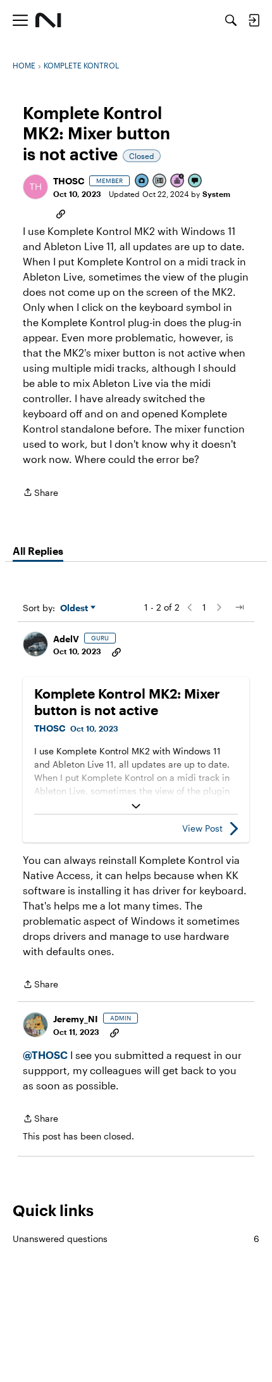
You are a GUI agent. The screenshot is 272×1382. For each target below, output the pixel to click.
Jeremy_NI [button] (75, 1018)
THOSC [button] (68, 180)
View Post (202, 828)
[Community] (48, 20)
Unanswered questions (136, 1238)
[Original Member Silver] (160, 181)
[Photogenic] (142, 181)
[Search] (230, 20)
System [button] (216, 193)
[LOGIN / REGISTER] (253, 20)
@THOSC (45, 1055)
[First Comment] (195, 181)
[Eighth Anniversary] (177, 181)
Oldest (75, 608)
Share (40, 493)
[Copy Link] (60, 213)
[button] (35, 187)
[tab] (38, 551)
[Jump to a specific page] (239, 607)
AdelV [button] (66, 638)
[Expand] (136, 806)
